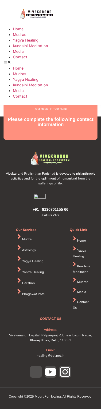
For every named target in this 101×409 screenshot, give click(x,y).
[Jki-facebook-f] (36, 372)
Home (18, 29)
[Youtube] (50, 372)
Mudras (19, 34)
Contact (20, 57)
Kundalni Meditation (30, 45)
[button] (50, 62)
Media (18, 51)
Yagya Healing (26, 40)
